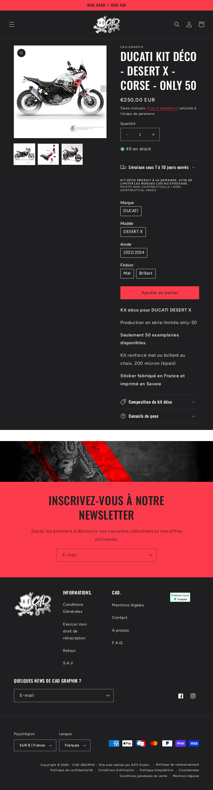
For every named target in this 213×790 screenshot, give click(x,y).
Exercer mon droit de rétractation (75, 631)
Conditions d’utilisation (116, 770)
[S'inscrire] (150, 555)
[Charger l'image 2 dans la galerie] (48, 154)
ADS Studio (140, 765)
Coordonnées (189, 770)
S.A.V (68, 663)
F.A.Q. (118, 642)
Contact (119, 617)
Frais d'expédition (162, 108)
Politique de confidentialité (71, 770)
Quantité (127, 123)
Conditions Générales (73, 608)
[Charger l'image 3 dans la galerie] (72, 154)
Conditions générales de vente (143, 776)
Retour (69, 650)
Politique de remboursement (177, 764)
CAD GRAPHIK (83, 765)
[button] (12, 24)
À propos (120, 630)
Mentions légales (128, 605)
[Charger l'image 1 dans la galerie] (24, 154)
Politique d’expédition (156, 770)
